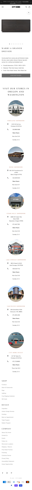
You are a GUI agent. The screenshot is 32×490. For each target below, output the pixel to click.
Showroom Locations (7, 444)
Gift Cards (4, 399)
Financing (4, 452)
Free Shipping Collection (8, 396)
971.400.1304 (16, 315)
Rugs (3, 390)
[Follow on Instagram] (7, 473)
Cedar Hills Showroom (16, 213)
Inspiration (4, 408)
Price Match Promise (7, 450)
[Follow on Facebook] (2, 473)
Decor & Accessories (7, 387)
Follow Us (4, 441)
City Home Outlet (16, 352)
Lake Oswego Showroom (16, 260)
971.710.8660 (16, 361)
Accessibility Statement (8, 461)
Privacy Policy (5, 458)
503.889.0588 (16, 129)
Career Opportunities (7, 464)
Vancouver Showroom (16, 306)
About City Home (6, 432)
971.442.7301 (16, 224)
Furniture (4, 384)
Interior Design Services (8, 411)
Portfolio (4, 414)
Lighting (4, 393)
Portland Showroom (16, 120)
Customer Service (6, 455)
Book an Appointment (7, 417)
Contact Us (5, 435)
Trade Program (6, 420)
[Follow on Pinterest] (11, 473)
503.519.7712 (16, 269)
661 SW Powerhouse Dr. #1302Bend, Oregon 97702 (16, 172)
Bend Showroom (16, 167)
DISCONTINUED (16, 75)
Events (3, 438)
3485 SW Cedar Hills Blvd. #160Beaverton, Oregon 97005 (16, 219)
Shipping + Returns (7, 447)
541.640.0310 (16, 178)
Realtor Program (6, 423)
